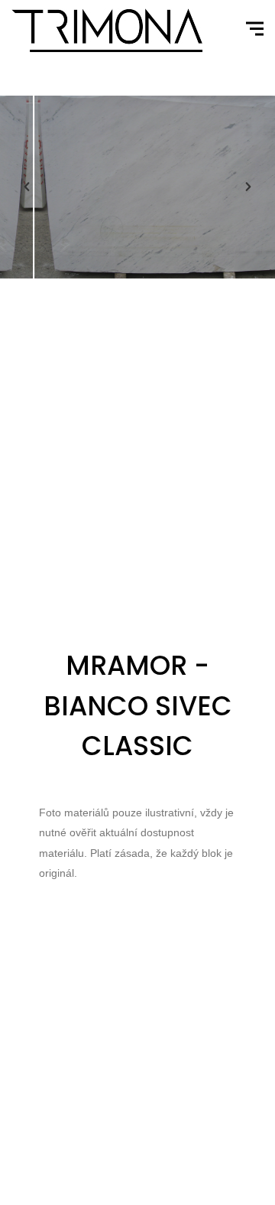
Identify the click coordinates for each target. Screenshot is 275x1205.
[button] (26, 186)
